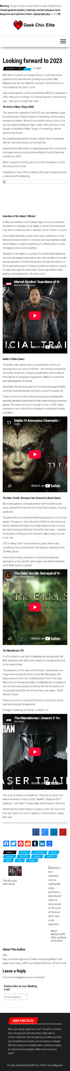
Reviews (32, 860)
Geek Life (50, 856)
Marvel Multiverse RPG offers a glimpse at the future (58, 936)
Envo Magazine (55, 1065)
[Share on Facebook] (35, 834)
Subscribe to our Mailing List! (20, 988)
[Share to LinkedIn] (53, 834)
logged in (20, 977)
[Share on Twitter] (44, 834)
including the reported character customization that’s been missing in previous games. (35, 400)
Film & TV (23, 856)
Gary (38, 68)
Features (9, 856)
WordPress (32, 1065)
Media (8, 860)
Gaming (37, 856)
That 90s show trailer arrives (10, 882)
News (20, 860)
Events (53, 852)
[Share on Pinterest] (62, 834)
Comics (24, 852)
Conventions (39, 852)
